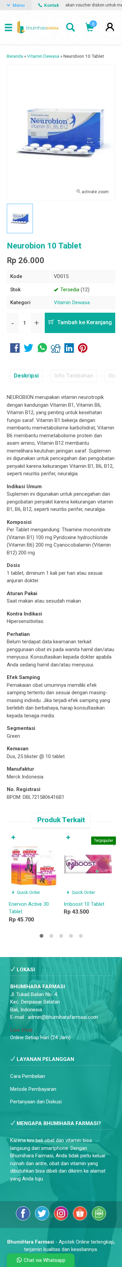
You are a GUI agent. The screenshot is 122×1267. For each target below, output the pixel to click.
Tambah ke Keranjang (84, 322)
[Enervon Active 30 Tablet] (33, 865)
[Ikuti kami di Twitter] (42, 1219)
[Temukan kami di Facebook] (24, 1219)
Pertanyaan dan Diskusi (36, 1102)
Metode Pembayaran (33, 1089)
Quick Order (28, 892)
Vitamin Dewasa (72, 302)
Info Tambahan (73, 375)
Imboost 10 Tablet (84, 904)
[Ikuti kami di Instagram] (61, 1219)
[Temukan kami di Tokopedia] (99, 1219)
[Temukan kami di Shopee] (80, 1219)
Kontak (51, 5)
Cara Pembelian (27, 1076)
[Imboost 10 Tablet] (88, 865)
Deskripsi (26, 375)
